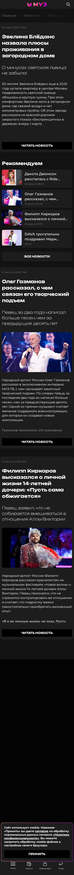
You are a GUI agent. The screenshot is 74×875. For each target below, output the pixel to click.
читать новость (37, 145)
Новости (29, 868)
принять (37, 854)
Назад (61, 868)
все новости (37, 256)
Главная (9, 15)
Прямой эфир (45, 868)
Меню (13, 868)
